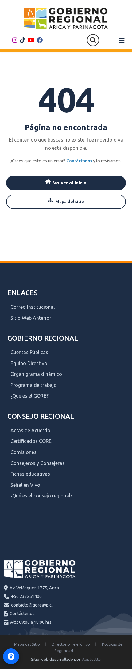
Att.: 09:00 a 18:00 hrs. (31, 622)
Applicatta (91, 659)
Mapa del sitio (69, 201)
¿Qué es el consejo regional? (41, 495)
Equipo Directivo (28, 363)
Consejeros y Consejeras (37, 463)
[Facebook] (40, 40)
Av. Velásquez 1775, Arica (34, 587)
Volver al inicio (70, 182)
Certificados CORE (31, 441)
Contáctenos (22, 613)
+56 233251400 (26, 596)
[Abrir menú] (122, 40)
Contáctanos (79, 160)
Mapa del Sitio (27, 644)
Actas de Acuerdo (30, 430)
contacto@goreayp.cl (32, 605)
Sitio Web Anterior (30, 318)
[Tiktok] (22, 40)
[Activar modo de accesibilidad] (11, 656)
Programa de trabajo (33, 385)
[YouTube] (31, 40)
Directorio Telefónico (71, 644)
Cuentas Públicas (29, 352)
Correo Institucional (32, 307)
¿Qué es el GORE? (29, 396)
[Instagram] (14, 40)
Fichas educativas (30, 474)
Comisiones (23, 452)
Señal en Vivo (25, 485)
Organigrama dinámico (36, 374)
